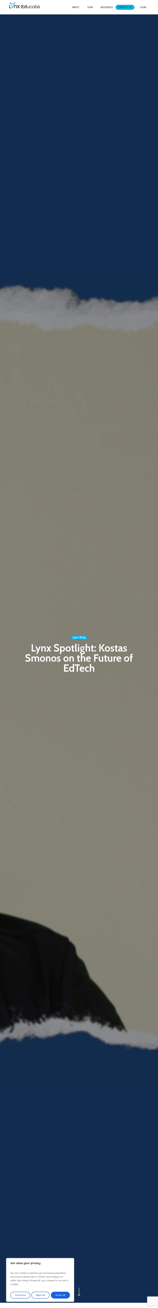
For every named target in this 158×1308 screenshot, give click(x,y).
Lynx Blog (79, 637)
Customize (20, 1295)
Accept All (60, 1295)
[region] (40, 1280)
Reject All (40, 1295)
